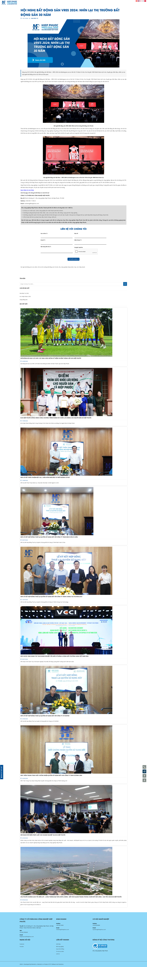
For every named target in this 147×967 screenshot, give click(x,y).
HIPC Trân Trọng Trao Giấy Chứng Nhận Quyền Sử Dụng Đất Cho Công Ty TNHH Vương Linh (43, 780)
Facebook (22, 944)
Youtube (22, 946)
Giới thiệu (58, 944)
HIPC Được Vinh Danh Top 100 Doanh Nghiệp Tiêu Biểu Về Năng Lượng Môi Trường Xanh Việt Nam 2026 (47, 661)
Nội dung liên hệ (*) (46, 246)
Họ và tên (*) (44, 233)
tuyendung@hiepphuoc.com (99, 929)
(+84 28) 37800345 (24, 932)
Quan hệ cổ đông (60, 949)
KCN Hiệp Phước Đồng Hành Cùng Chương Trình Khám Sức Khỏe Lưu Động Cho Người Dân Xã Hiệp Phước (47, 423)
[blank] (110, 946)
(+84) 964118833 (59, 925)
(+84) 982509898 (96, 925)
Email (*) (43, 240)
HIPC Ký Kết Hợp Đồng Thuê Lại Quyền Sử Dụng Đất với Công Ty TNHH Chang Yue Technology (44, 602)
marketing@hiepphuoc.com (62, 929)
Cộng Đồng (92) (23, 299)
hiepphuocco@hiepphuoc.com (27, 936)
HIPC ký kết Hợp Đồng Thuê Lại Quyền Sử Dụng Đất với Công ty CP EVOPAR (39, 721)
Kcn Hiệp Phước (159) (25, 296)
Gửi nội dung (73, 259)
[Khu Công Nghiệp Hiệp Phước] (9, 3)
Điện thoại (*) (78, 240)
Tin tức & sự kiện (60, 951)
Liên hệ (57, 954)
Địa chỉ (76, 233)
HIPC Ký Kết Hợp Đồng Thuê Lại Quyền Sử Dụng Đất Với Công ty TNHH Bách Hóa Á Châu (42, 542)
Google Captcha (78, 247)
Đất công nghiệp (60, 946)
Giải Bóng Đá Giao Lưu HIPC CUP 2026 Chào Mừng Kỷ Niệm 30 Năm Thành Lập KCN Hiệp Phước (44, 363)
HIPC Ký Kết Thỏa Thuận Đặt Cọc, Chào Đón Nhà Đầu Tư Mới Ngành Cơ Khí (39, 483)
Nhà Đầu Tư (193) (24, 293)
